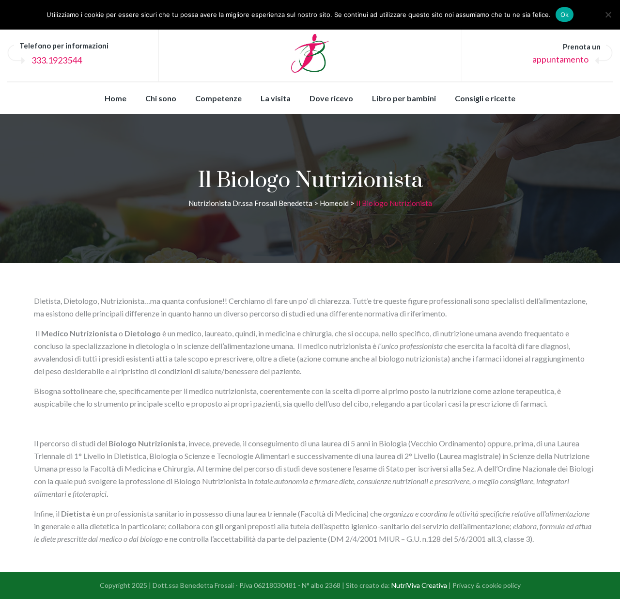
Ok (564, 14)
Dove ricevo (331, 98)
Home (115, 98)
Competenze (218, 98)
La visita (276, 98)
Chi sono (160, 98)
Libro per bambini (404, 98)
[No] (608, 14)
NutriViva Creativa (419, 585)
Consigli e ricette (485, 98)
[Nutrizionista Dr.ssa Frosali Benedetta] (310, 53)
